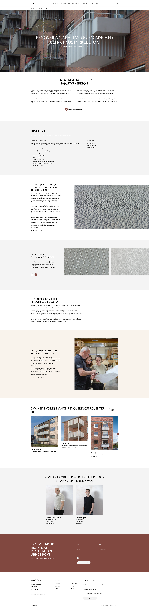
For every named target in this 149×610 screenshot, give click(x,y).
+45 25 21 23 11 (79, 521)
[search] (117, 3)
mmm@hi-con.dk (50, 523)
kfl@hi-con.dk (79, 523)
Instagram (116, 605)
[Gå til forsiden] (35, 3)
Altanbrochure (91, 143)
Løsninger (55, 3)
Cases (69, 3)
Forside (32, 8)
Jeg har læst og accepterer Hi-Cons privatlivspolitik (93, 593)
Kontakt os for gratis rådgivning (75, 109)
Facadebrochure (92, 145)
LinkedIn (106, 605)
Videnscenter (84, 3)
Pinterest (111, 605)
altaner (47, 91)
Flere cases (112, 410)
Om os (91, 3)
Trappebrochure (91, 147)
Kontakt (97, 3)
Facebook (102, 605)
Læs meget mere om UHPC (37, 230)
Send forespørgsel (83, 562)
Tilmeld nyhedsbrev (89, 598)
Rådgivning (63, 3)
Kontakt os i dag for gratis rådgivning (39, 377)
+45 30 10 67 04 (49, 521)
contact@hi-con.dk (35, 591)
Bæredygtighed (75, 3)
